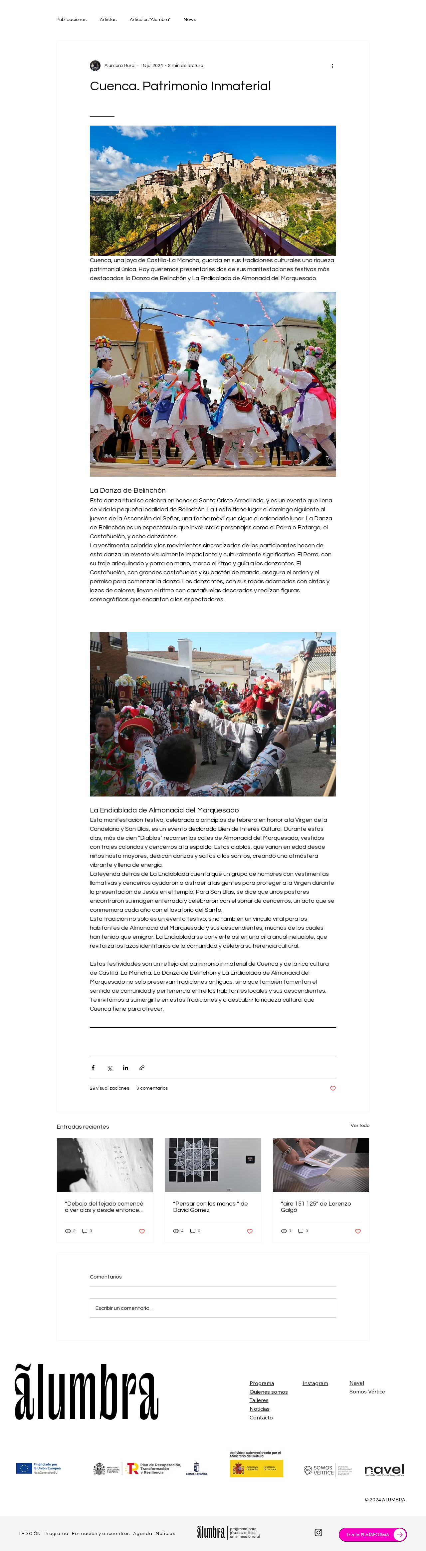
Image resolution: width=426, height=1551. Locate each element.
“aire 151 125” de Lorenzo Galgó (316, 1207)
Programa (262, 1383)
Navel (356, 1382)
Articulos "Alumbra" (150, 19)
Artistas (108, 19)
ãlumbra (86, 1400)
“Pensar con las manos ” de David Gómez (210, 1207)
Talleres (259, 1400)
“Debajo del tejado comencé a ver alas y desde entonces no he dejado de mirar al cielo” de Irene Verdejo (104, 1207)
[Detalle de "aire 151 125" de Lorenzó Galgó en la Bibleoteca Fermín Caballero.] (321, 1165)
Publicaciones (72, 19)
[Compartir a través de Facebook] (93, 1068)
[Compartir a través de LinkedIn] (125, 1068)
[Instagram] (318, 1532)
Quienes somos (269, 1391)
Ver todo (360, 1125)
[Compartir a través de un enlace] (142, 1068)
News (190, 19)
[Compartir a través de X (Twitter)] (109, 1068)
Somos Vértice (367, 1391)
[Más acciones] (332, 66)
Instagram (315, 1383)
